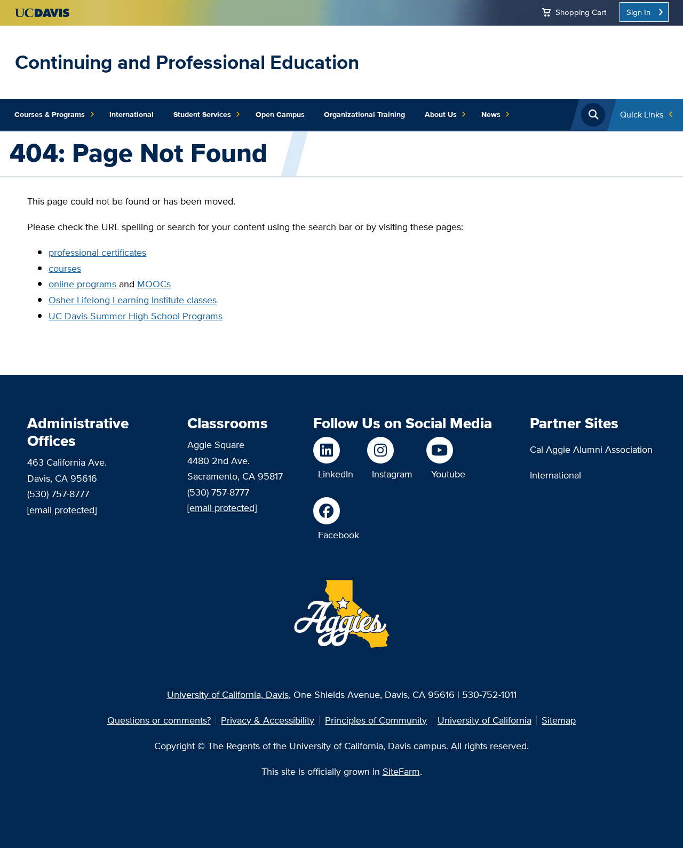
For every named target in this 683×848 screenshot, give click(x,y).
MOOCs (154, 284)
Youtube (448, 474)
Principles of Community (376, 720)
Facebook (338, 535)
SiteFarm (401, 771)
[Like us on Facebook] (336, 510)
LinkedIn (335, 474)
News (491, 114)
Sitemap (559, 720)
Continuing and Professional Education (187, 62)
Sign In (638, 12)
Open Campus (280, 114)
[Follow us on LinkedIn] (333, 450)
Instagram (392, 474)
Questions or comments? (159, 720)
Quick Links (641, 114)
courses (65, 268)
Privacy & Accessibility (267, 720)
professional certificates (97, 252)
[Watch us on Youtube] (445, 450)
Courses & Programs (49, 114)
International (131, 114)
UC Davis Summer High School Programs (136, 316)
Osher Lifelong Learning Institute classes (133, 300)
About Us (441, 114)
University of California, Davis (228, 694)
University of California (484, 720)
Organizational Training (364, 114)
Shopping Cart (580, 12)
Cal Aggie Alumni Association (591, 449)
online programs (82, 284)
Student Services (202, 114)
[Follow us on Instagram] (389, 450)
